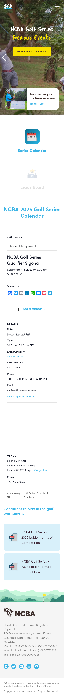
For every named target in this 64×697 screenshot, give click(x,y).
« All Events (14, 237)
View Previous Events (32, 51)
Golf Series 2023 (16, 356)
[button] (4, 57)
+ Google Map (40, 470)
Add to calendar (32, 308)
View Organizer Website (21, 396)
